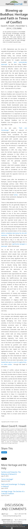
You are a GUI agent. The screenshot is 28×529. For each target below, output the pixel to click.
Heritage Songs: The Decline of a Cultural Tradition (12, 492)
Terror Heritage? (7, 479)
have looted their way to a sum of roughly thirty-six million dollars (14, 362)
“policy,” (16, 195)
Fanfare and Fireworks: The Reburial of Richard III (11, 473)
